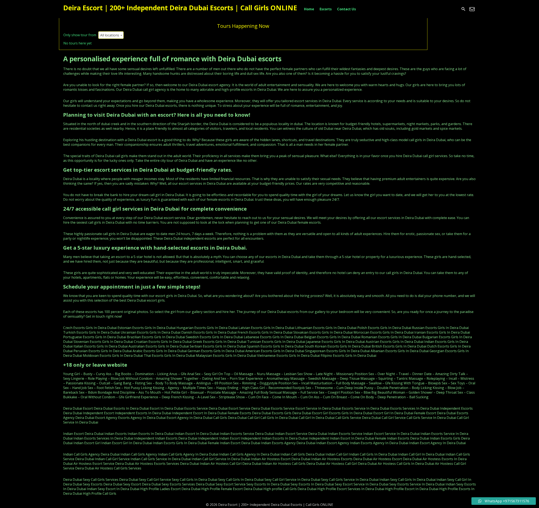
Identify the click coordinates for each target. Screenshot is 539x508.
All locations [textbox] (109, 35)
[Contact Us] (472, 9)
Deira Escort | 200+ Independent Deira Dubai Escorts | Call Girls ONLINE (180, 7)
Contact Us (346, 9)
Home (309, 9)
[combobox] (111, 35)
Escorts (326, 9)
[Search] (463, 9)
